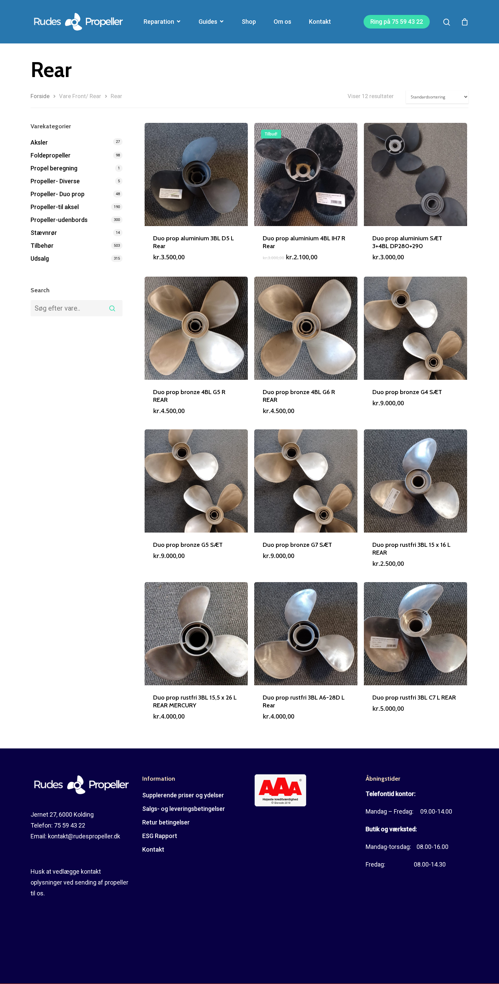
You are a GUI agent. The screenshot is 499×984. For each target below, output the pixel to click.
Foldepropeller (51, 155)
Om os (282, 22)
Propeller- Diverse (55, 181)
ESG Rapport (159, 835)
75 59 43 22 (69, 825)
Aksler (39, 142)
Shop (249, 22)
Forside (40, 96)
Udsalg (40, 258)
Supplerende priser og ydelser (183, 795)
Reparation (159, 22)
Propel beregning (54, 168)
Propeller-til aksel (55, 206)
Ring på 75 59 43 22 (396, 22)
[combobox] (77, 308)
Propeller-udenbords (59, 219)
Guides (208, 22)
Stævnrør (44, 232)
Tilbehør (42, 245)
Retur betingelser (166, 822)
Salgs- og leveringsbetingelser (183, 808)
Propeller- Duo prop (58, 194)
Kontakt (320, 22)
